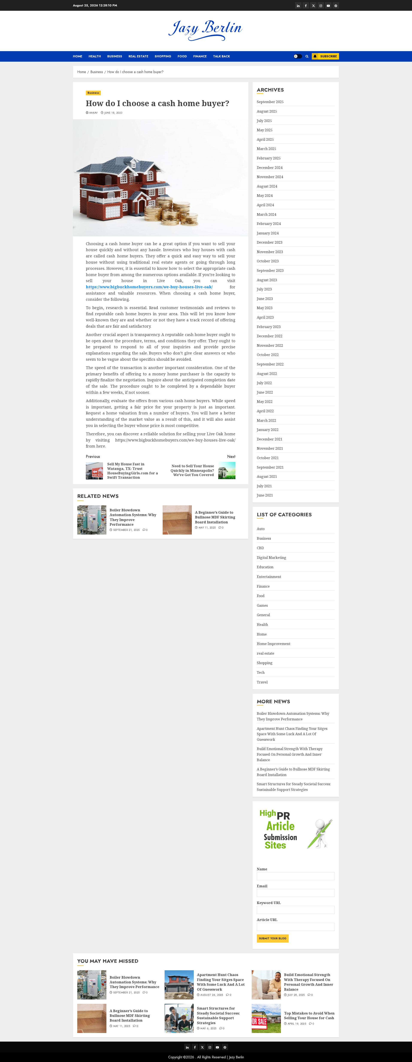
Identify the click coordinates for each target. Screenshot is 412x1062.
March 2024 (266, 214)
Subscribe (328, 56)
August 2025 (267, 111)
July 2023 (264, 289)
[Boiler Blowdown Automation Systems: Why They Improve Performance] (91, 520)
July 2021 (264, 486)
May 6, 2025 (208, 1028)
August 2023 (267, 280)
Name (262, 869)
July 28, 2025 (296, 995)
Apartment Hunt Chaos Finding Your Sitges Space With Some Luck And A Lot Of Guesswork (292, 734)
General (263, 615)
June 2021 (265, 495)
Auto (261, 528)
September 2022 (270, 364)
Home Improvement (273, 643)
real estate (138, 56)
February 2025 (269, 158)
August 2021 (267, 476)
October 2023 (268, 261)
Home (77, 56)
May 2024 (265, 195)
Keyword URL (269, 902)
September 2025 (270, 101)
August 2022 (267, 373)
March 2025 (266, 148)
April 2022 (265, 411)
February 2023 (269, 326)
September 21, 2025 (126, 530)
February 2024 (269, 223)
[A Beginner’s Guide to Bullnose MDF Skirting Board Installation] (177, 520)
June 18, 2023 (114, 113)
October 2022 (268, 354)
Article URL (267, 919)
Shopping (163, 56)
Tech (261, 672)
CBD (260, 548)
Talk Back (221, 56)
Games (262, 605)
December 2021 (269, 439)
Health (95, 56)
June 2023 (265, 298)
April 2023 (265, 317)
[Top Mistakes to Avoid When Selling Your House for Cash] (266, 1018)
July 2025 (264, 120)
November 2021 (270, 448)
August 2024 (267, 186)
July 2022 (264, 382)
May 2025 (265, 130)
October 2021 (268, 457)
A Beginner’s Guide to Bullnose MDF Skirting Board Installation (215, 517)
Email (262, 886)
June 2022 (265, 392)
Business (114, 56)
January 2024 (268, 233)
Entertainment (269, 576)
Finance (200, 56)
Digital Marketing (271, 557)
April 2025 (265, 139)
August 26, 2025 (211, 995)
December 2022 (269, 336)
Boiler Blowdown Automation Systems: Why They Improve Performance (133, 517)
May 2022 (265, 401)
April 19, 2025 (297, 1024)
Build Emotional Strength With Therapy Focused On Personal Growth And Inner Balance (290, 754)
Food (182, 56)
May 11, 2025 (207, 528)
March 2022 (266, 420)
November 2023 (270, 251)
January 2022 (268, 429)
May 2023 (265, 308)
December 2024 (269, 167)
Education (265, 567)
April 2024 (265, 205)
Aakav (93, 113)
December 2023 (269, 242)
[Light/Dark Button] (298, 56)
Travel (262, 682)
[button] (307, 56)
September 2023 (270, 270)
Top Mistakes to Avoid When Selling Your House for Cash (309, 1015)
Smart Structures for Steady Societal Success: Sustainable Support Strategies (218, 1015)
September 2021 (270, 467)
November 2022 (270, 345)
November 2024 (270, 176)
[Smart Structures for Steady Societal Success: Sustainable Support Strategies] (179, 1018)
